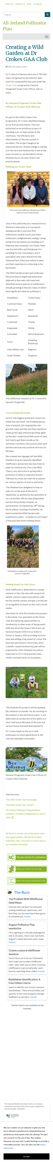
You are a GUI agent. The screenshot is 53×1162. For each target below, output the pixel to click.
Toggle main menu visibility (47, 36)
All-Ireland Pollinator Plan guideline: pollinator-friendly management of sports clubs (26, 814)
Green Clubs (12, 85)
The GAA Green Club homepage (21, 799)
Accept (26, 1156)
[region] (26, 1142)
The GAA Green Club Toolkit (20, 804)
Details (27, 916)
